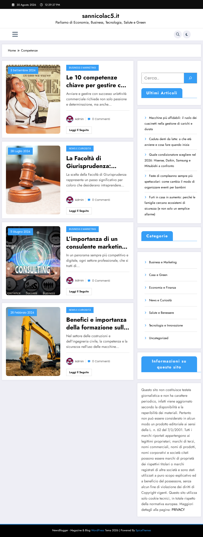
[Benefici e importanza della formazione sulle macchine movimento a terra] (33, 341)
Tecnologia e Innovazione (166, 325)
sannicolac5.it (100, 15)
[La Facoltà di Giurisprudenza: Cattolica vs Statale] (33, 179)
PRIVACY (178, 509)
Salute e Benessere (161, 312)
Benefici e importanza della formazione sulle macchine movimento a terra (97, 323)
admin (79, 119)
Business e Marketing (82, 67)
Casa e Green (158, 275)
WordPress (97, 530)
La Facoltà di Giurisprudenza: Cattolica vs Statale (92, 162)
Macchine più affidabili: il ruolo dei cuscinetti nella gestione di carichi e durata (171, 123)
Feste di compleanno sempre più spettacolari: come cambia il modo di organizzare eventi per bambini (170, 182)
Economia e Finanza (162, 287)
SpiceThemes (143, 530)
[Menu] (15, 34)
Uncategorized (158, 338)
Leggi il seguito (79, 130)
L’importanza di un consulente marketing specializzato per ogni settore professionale (96, 242)
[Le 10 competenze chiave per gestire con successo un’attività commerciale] (33, 98)
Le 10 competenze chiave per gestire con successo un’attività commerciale (97, 81)
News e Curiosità (80, 148)
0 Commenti (101, 119)
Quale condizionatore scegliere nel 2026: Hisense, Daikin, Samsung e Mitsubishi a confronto (170, 160)
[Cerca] (178, 34)
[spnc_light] (187, 34)
